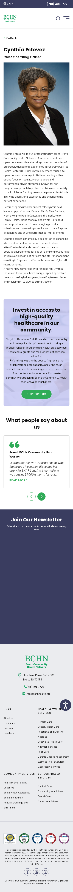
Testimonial (10, 722)
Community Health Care (50, 791)
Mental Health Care (48, 801)
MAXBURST (43, 883)
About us (8, 717)
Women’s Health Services (51, 761)
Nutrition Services (47, 746)
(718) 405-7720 (58, 4)
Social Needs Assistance (17, 792)
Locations (9, 732)
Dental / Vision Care (48, 726)
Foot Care (43, 751)
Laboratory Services (49, 766)
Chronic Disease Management (53, 756)
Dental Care (44, 796)
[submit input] (58, 18)
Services (8, 727)
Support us (36, 394)
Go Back (11, 38)
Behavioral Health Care (50, 741)
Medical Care (45, 786)
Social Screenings (13, 797)
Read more (18, 480)
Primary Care (45, 721)
